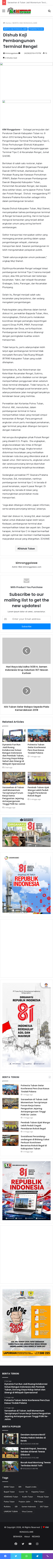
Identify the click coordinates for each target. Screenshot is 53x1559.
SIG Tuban (44, 1506)
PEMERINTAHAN (36, 29)
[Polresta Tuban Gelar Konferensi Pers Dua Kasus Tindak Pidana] (39, 735)
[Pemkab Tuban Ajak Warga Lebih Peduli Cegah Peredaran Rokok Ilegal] (39, 778)
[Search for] (49, 12)
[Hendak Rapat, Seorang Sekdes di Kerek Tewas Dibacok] (10, 1452)
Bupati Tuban (9, 1492)
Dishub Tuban (27, 548)
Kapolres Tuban (38, 1492)
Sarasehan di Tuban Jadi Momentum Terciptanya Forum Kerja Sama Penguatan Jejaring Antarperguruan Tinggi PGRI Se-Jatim (13, 795)
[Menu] (3, 12)
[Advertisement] (26, 948)
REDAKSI (36, 1536)
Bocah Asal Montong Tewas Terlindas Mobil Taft (36, 1464)
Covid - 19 (23, 1492)
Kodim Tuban (27, 1497)
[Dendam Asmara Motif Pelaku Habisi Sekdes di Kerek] (10, 1438)
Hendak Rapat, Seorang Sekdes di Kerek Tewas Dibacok (33, 1451)
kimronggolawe (11, 53)
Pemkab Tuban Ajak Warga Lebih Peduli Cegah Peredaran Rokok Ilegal (38, 791)
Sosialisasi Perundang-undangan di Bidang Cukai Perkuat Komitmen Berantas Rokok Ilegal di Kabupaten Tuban (35, 1142)
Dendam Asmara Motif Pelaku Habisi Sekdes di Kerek (33, 1437)
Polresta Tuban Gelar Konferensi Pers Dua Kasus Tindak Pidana (37, 748)
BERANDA (17, 1536)
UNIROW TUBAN (11, 1511)
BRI (20, 1487)
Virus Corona (27, 1511)
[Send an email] (19, 53)
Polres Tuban (9, 1502)
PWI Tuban (38, 1502)
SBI (16, 1506)
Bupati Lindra (30, 1487)
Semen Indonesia (29, 1506)
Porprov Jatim (24, 1502)
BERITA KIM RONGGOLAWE (25, 23)
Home (8, 23)
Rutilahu (7, 1506)
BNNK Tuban (9, 1487)
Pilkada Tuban (43, 1497)
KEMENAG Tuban (11, 1497)
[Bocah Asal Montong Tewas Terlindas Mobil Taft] (10, 1466)
